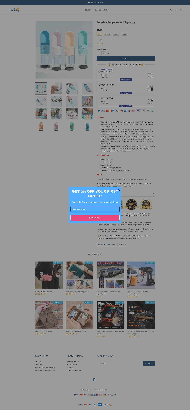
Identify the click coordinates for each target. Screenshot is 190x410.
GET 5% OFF (95, 218)
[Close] (118, 189)
